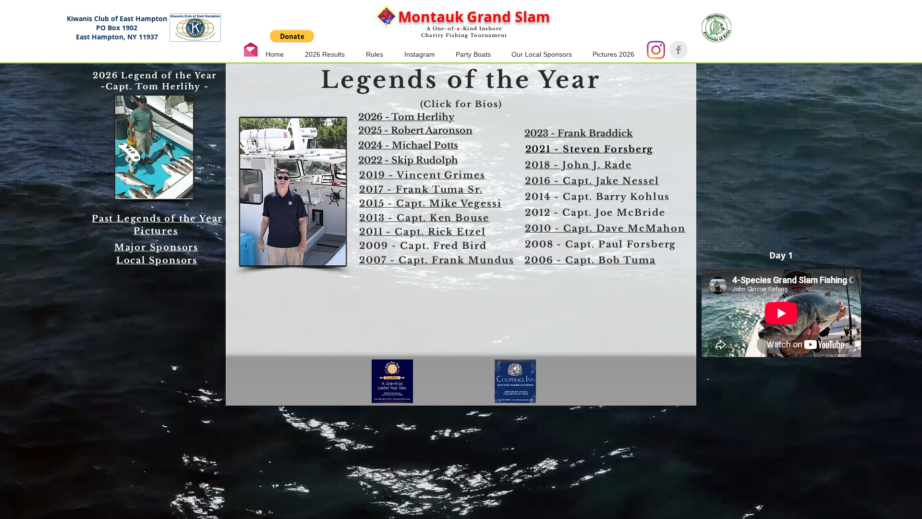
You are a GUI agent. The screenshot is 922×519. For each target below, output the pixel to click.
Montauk (431, 16)
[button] (292, 36)
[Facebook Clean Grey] (678, 50)
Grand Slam (508, 16)
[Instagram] (656, 50)
